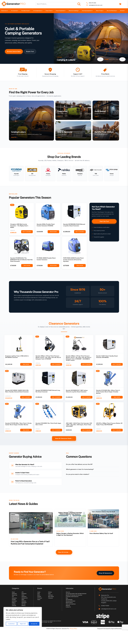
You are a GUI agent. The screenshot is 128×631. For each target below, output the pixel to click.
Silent (23, 599)
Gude (38, 593)
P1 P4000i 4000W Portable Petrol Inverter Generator (46, 258)
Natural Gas (14, 595)
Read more (53, 231)
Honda (38, 592)
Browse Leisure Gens (14, 51)
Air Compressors (37, 10)
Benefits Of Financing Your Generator (74, 595)
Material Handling (74, 10)
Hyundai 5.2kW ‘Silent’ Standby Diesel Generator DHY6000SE (107, 356)
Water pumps (99, 10)
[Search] (79, 4)
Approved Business (116, 628)
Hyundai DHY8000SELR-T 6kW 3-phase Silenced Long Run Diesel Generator (77, 391)
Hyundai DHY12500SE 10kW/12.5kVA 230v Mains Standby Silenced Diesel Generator (17, 391)
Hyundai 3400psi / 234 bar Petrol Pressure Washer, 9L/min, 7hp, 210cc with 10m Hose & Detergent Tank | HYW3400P (48, 357)
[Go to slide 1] (106, 59)
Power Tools (49, 10)
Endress (50, 592)
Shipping (68, 605)
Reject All (23, 624)
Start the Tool (104, 221)
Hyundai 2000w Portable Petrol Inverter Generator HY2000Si (46, 225)
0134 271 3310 (92, 2)
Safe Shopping (69, 599)
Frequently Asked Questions (72, 596)
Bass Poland (51, 596)
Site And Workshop (112, 10)
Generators (4, 10)
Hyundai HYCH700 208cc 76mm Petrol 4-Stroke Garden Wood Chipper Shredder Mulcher (18, 424)
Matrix (38, 595)
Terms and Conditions (71, 604)
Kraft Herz (50, 595)
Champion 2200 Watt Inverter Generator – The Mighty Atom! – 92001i (19, 226)
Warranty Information (70, 601)
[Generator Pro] (13, 5)
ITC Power (39, 598)
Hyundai (39, 596)
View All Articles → (64, 552)
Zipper (38, 599)
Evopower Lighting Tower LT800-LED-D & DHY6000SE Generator (16, 356)
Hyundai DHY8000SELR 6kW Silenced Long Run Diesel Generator (74, 225)
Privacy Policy (73, 628)
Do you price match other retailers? (77, 474)
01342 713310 (105, 605)
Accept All (34, 624)
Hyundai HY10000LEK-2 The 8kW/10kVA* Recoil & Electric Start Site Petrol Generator (21, 259)
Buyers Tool (30, 51)
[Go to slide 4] (117, 59)
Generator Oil (24, 598)
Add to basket (26, 231)
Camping (14, 605)
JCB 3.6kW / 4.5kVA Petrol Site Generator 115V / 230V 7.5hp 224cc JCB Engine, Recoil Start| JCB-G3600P (79, 425)
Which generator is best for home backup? (80, 469)
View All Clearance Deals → (64, 438)
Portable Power (25, 10)
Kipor (49, 593)
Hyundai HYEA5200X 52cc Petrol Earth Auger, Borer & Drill (48, 424)
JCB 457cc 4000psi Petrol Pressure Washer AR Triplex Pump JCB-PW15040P (109, 424)
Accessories (14, 10)
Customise (11, 624)
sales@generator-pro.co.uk (95, 5)
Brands (122, 10)
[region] (22, 617)
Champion (50, 598)
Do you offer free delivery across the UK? (79, 464)
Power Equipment (60, 10)
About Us (68, 592)
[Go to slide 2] (110, 59)
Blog (67, 598)
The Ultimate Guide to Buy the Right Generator (76, 593)
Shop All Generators (105, 573)
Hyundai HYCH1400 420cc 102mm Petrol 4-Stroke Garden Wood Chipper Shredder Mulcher (108, 392)
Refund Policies (69, 602)
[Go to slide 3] (113, 59)
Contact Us (68, 606)
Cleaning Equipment (87, 10)
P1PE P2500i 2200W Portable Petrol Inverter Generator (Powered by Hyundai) (73, 259)
